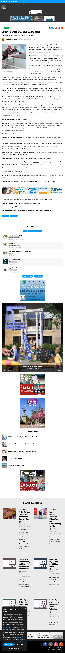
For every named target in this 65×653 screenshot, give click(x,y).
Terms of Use (53, 651)
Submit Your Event (27, 276)
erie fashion (6, 216)
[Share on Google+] (56, 28)
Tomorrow (30, 231)
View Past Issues (7, 370)
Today (25, 231)
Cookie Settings (13, 641)
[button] (14, 648)
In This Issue (59, 370)
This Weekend (38, 231)
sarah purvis (14, 216)
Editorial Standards (44, 651)
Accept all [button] (8, 644)
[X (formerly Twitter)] (50, 644)
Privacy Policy (60, 651)
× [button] (25, 608)
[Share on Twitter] (53, 28)
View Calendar (38, 276)
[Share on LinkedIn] (59, 28)
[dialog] (14, 628)
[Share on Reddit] (62, 28)
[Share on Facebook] (50, 28)
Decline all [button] (20, 644)
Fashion (7, 27)
